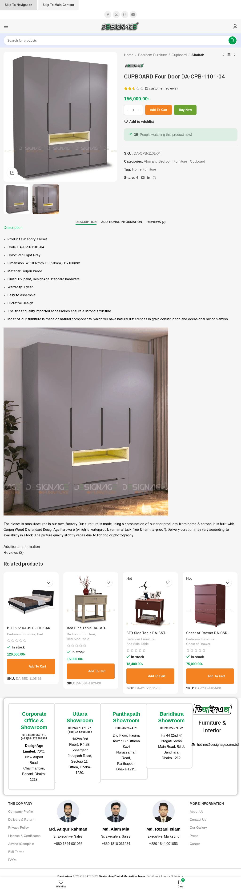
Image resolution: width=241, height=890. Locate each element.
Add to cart (158, 110)
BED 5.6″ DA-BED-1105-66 (28, 628)
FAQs (12, 860)
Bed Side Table (78, 639)
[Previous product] (223, 55)
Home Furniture (144, 169)
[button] (31, 666)
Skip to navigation (18, 5)
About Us (196, 811)
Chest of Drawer (198, 644)
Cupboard (179, 55)
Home (128, 55)
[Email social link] (143, 178)
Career (195, 844)
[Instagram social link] (124, 14)
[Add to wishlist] (48, 582)
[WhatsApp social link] (154, 178)
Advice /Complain (21, 844)
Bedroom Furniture (152, 55)
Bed (40, 634)
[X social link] (116, 14)
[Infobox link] (28, 746)
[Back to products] (229, 55)
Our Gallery (198, 827)
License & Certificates (24, 836)
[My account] (235, 26)
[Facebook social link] (107, 14)
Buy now (185, 110)
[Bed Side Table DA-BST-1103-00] (91, 600)
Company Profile (20, 811)
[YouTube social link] (133, 14)
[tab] (86, 222)
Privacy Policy (18, 827)
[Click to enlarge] (12, 173)
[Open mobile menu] (6, 26)
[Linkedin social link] (149, 178)
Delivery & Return (21, 819)
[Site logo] (120, 26)
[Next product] (234, 55)
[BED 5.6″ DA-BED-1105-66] (31, 600)
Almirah (197, 55)
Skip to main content (58, 5)
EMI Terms (16, 852)
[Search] (233, 40)
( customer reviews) (161, 88)
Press (194, 836)
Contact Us (198, 819)
